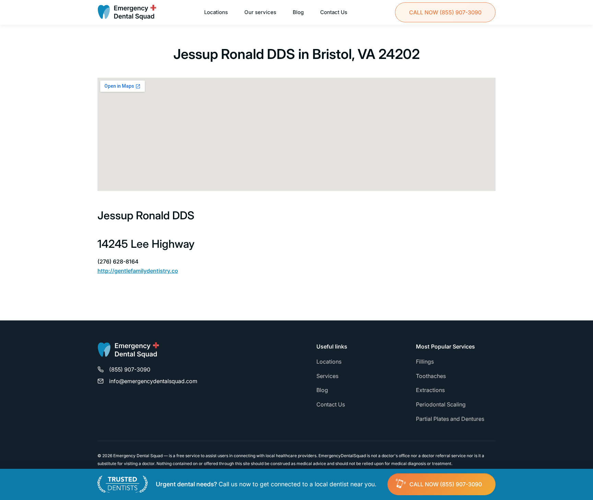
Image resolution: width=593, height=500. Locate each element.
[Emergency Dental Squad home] (128, 353)
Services (327, 376)
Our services (260, 12)
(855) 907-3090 (445, 12)
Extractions (430, 390)
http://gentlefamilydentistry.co (137, 270)
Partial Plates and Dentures (450, 418)
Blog (298, 12)
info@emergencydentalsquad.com (153, 381)
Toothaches (431, 376)
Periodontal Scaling (441, 404)
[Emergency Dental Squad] (127, 12)
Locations (216, 12)
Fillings (425, 361)
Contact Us (333, 12)
